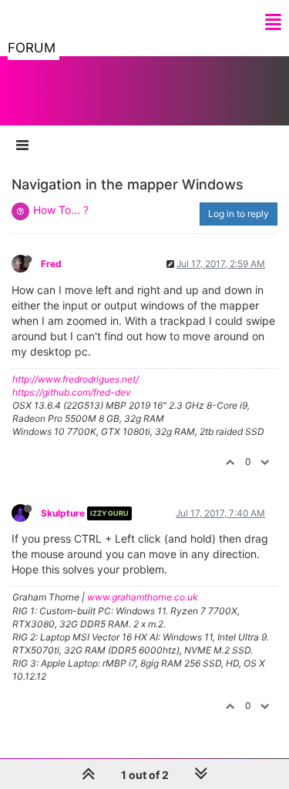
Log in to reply (238, 213)
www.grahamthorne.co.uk (142, 597)
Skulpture (63, 513)
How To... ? (61, 209)
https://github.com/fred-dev (71, 392)
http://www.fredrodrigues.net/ (75, 379)
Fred (51, 263)
